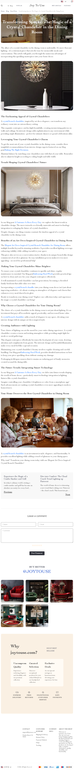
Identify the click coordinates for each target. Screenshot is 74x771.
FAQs (38, 742)
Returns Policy (40, 737)
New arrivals (56, 5)
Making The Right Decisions (16, 150)
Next (67, 495)
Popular (19, 5)
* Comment (6, 531)
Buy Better (37, 567)
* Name (4, 524)
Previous (8, 492)
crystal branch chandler (25, 288)
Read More (13, 11)
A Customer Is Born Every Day (28, 223)
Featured (67, 5)
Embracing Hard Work (43, 274)
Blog (7, 11)
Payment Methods (41, 740)
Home (3, 11)
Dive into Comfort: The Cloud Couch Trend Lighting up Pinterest (53, 479)
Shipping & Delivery (42, 734)
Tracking (38, 745)
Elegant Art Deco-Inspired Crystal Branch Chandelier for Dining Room (35, 245)
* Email (41, 524)
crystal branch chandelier (13, 121)
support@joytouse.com (29, 732)
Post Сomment (37, 553)
